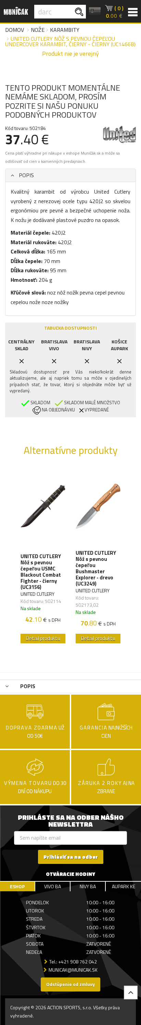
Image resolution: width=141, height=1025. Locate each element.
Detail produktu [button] (43, 638)
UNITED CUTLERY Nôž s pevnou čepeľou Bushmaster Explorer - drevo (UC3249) (96, 568)
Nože (37, 30)
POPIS (25, 175)
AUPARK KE (123, 886)
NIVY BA (88, 886)
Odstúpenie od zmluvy (70, 984)
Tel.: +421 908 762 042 (73, 961)
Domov (14, 30)
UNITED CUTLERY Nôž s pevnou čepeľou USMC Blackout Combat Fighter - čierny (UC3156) (41, 571)
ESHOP (17, 886)
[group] (43, 557)
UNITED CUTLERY (37, 593)
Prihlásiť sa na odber (70, 857)
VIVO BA (52, 886)
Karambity (64, 30)
